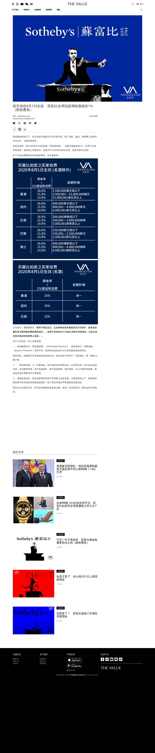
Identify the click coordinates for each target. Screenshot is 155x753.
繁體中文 (16, 659)
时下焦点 (15, 9)
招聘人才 (43, 661)
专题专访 (26, 9)
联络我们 (43, 659)
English (15, 663)
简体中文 (16, 661)
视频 (58, 9)
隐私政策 (43, 663)
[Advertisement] (55, 419)
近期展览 (49, 9)
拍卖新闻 (37, 9)
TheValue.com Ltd (77, 675)
